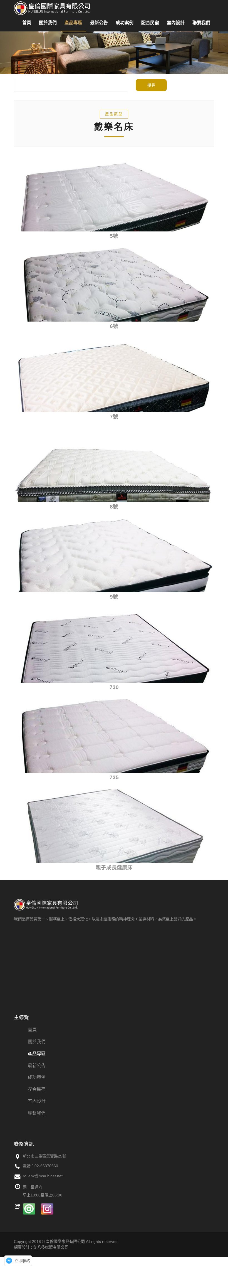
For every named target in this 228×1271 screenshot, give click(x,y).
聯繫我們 (201, 22)
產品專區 (73, 22)
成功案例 (124, 22)
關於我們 (48, 22)
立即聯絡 (22, 1260)
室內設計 (176, 22)
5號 (114, 236)
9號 (114, 597)
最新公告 (99, 22)
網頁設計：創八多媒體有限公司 (41, 1247)
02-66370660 (46, 1166)
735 (114, 777)
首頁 (26, 22)
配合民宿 (150, 22)
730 (114, 687)
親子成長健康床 (114, 867)
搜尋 (151, 85)
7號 (114, 416)
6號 (114, 326)
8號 (114, 507)
